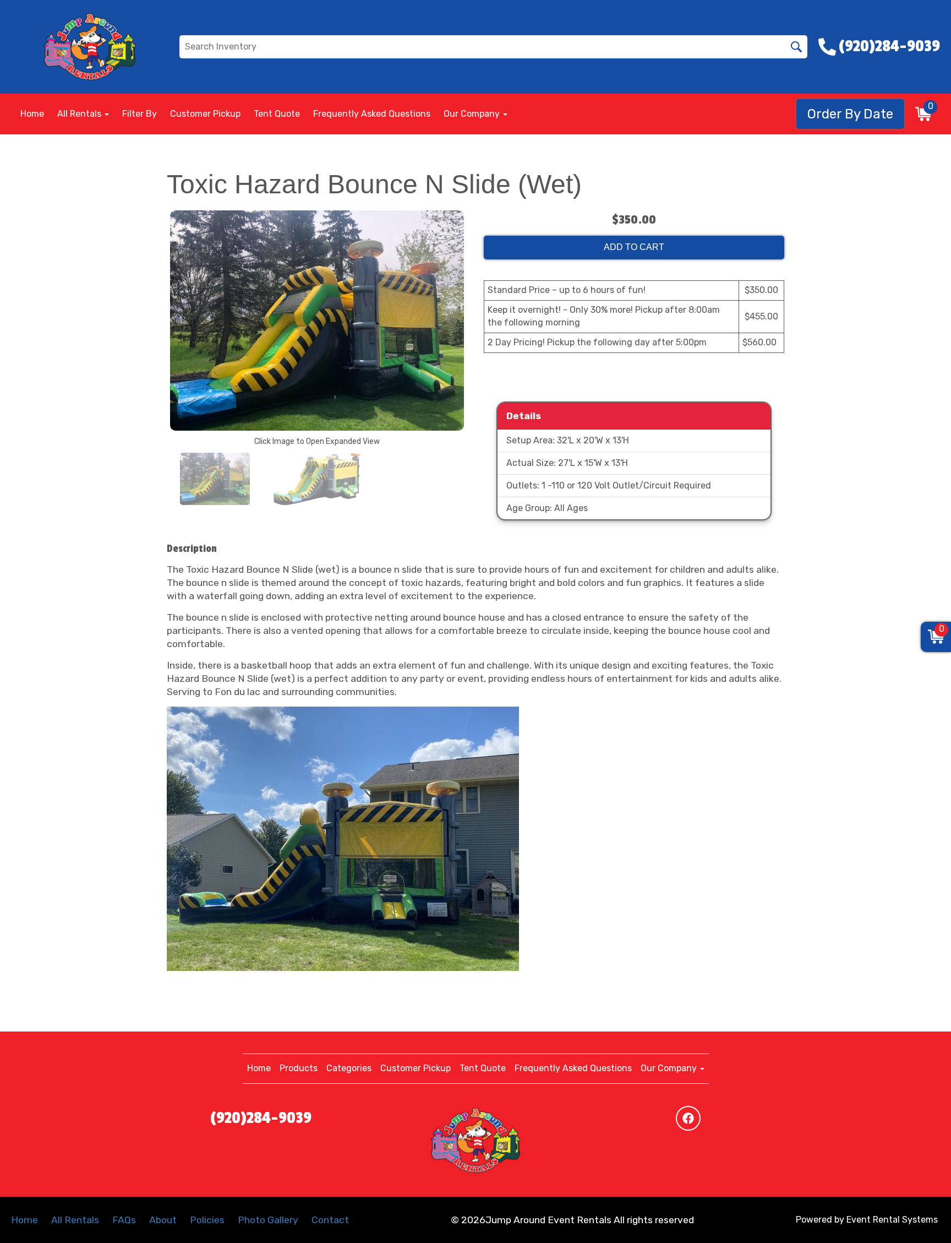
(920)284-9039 (260, 1118)
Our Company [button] (473, 113)
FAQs (124, 1219)
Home (32, 113)
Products (299, 1068)
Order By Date (850, 114)
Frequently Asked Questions (371, 113)
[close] (933, 1142)
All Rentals (75, 1219)
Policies (207, 1219)
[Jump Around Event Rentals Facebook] (688, 1118)
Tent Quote (277, 113)
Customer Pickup (205, 113)
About (163, 1219)
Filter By (139, 113)
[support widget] (918, 1216)
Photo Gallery (268, 1219)
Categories (348, 1068)
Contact (330, 1219)
